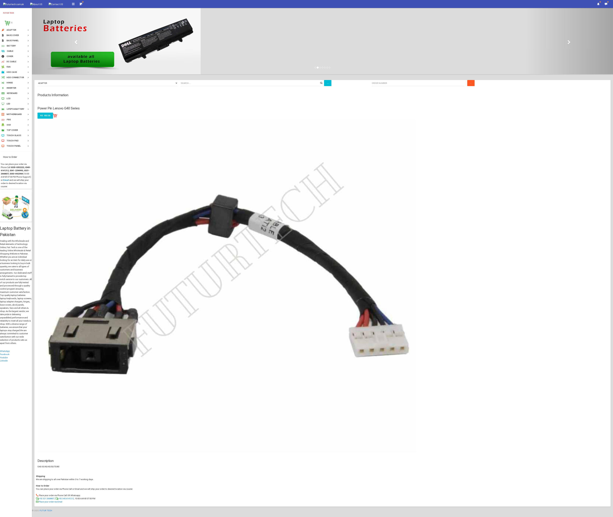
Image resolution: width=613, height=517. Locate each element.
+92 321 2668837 (46, 498)
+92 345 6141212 (66, 498)
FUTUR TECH (46, 510)
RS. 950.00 (45, 115)
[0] (11, 23)
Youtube (4, 357)
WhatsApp (5, 351)
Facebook (4, 354)
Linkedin (4, 361)
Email (6, 180)
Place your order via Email (50, 502)
